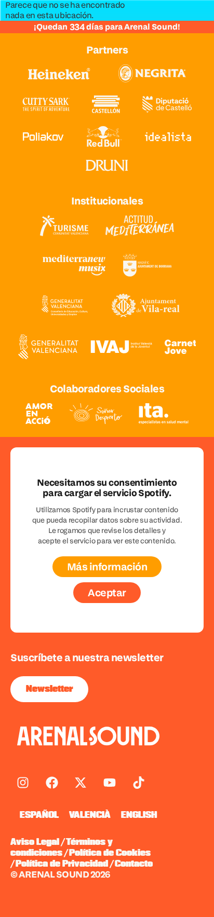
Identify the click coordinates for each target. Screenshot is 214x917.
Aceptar (107, 592)
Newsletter (49, 689)
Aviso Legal (34, 842)
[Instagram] (22, 782)
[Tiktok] (138, 782)
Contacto (134, 864)
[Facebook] (51, 782)
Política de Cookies (110, 853)
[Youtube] (109, 782)
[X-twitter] (80, 782)
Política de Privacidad (62, 864)
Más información (107, 566)
